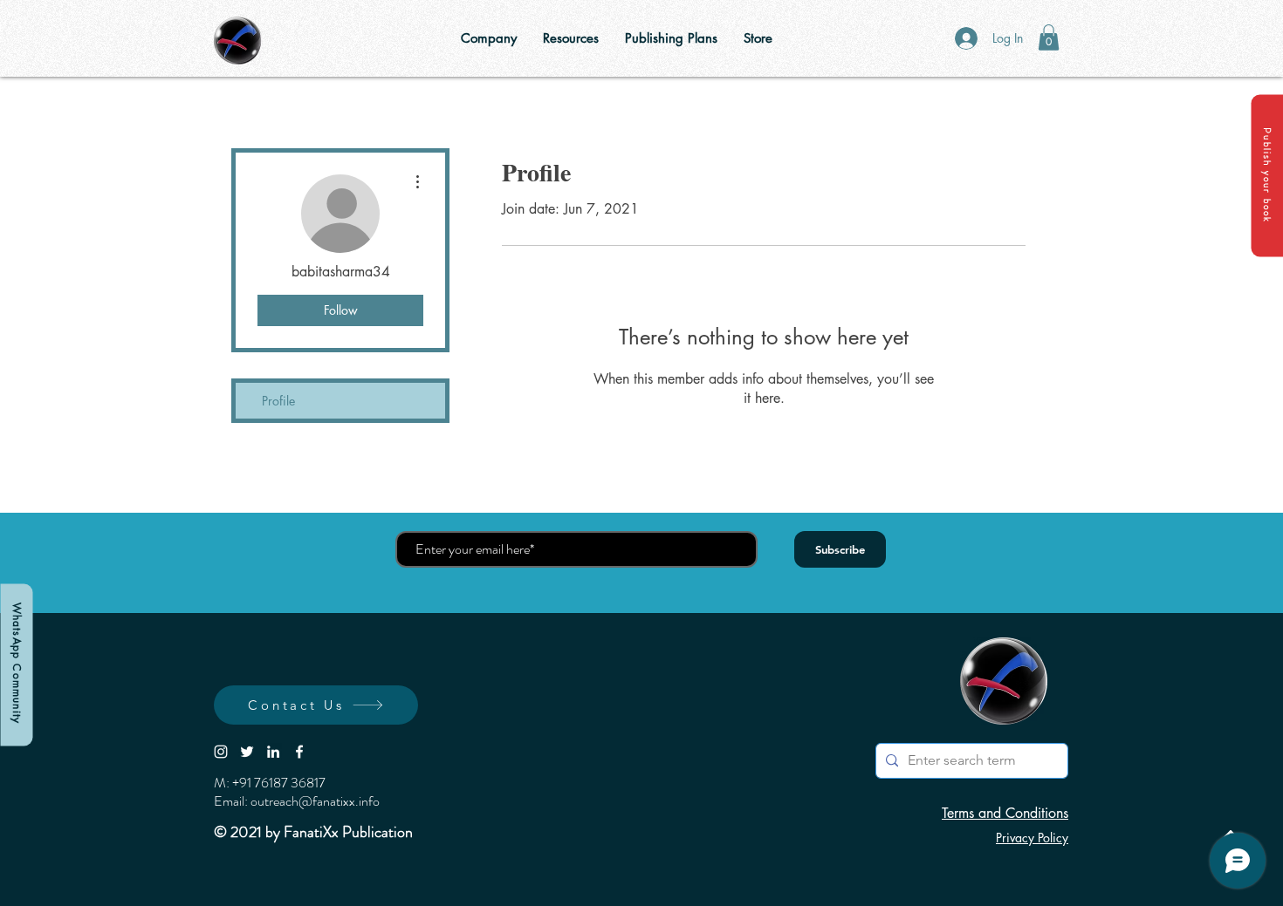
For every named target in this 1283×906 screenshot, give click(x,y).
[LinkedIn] (273, 751)
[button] (1267, 175)
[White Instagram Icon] (221, 751)
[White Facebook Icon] (299, 751)
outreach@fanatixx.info (315, 801)
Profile (278, 400)
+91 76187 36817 (279, 783)
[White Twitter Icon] (247, 751)
